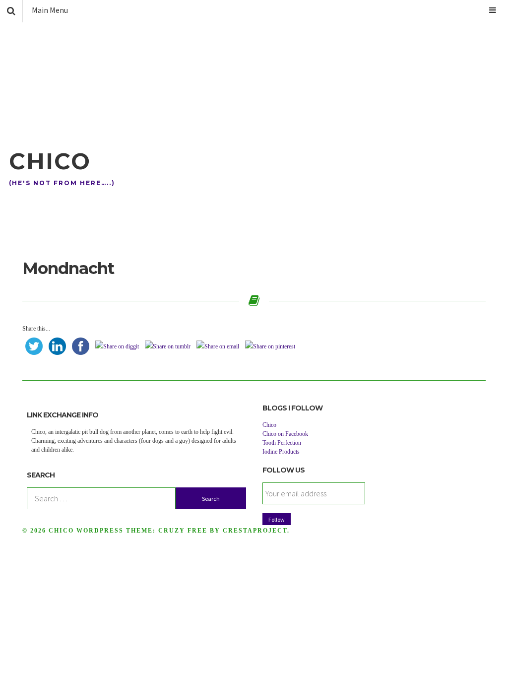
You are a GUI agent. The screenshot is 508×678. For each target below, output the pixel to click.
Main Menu (50, 10)
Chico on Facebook (285, 433)
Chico (50, 161)
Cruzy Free (182, 530)
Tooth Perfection (281, 442)
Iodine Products (281, 451)
